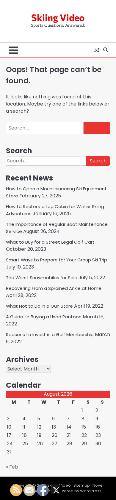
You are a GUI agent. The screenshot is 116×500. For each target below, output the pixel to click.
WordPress (90, 490)
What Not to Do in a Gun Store (39, 306)
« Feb (12, 467)
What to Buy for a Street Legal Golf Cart (50, 242)
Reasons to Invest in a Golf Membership (50, 334)
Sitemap (81, 485)
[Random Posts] (96, 50)
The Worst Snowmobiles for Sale (41, 277)
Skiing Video (58, 17)
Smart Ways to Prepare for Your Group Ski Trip (56, 260)
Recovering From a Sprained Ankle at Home (53, 288)
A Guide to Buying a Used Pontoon (43, 317)
